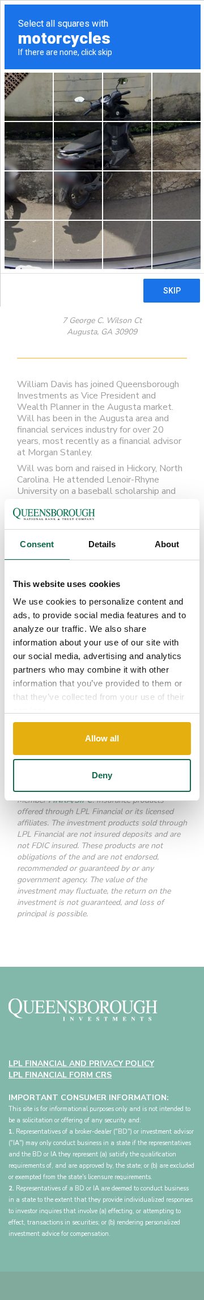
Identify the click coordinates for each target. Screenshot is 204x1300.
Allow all (102, 738)
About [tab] (167, 544)
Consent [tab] (37, 544)
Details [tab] (102, 544)
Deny (102, 775)
